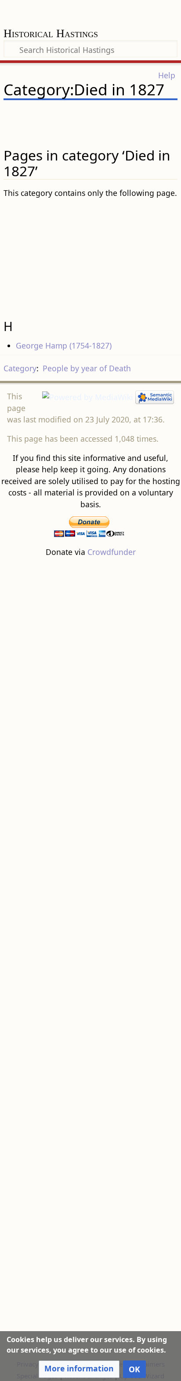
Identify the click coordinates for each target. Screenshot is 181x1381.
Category (20, 368)
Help (166, 75)
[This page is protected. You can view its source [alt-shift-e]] (125, 115)
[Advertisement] (90, 255)
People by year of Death (87, 368)
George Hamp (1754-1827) (64, 345)
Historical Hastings (51, 34)
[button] (79, 1369)
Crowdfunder (111, 552)
